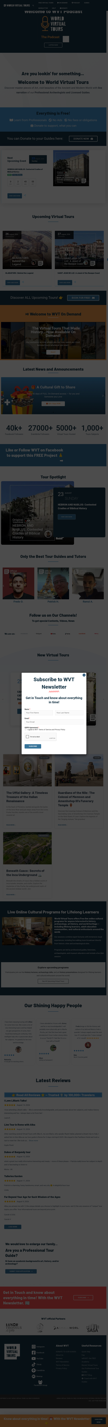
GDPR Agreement (32, 728)
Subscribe (33, 746)
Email (27, 718)
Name (27, 709)
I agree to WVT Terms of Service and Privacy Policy (46, 730)
